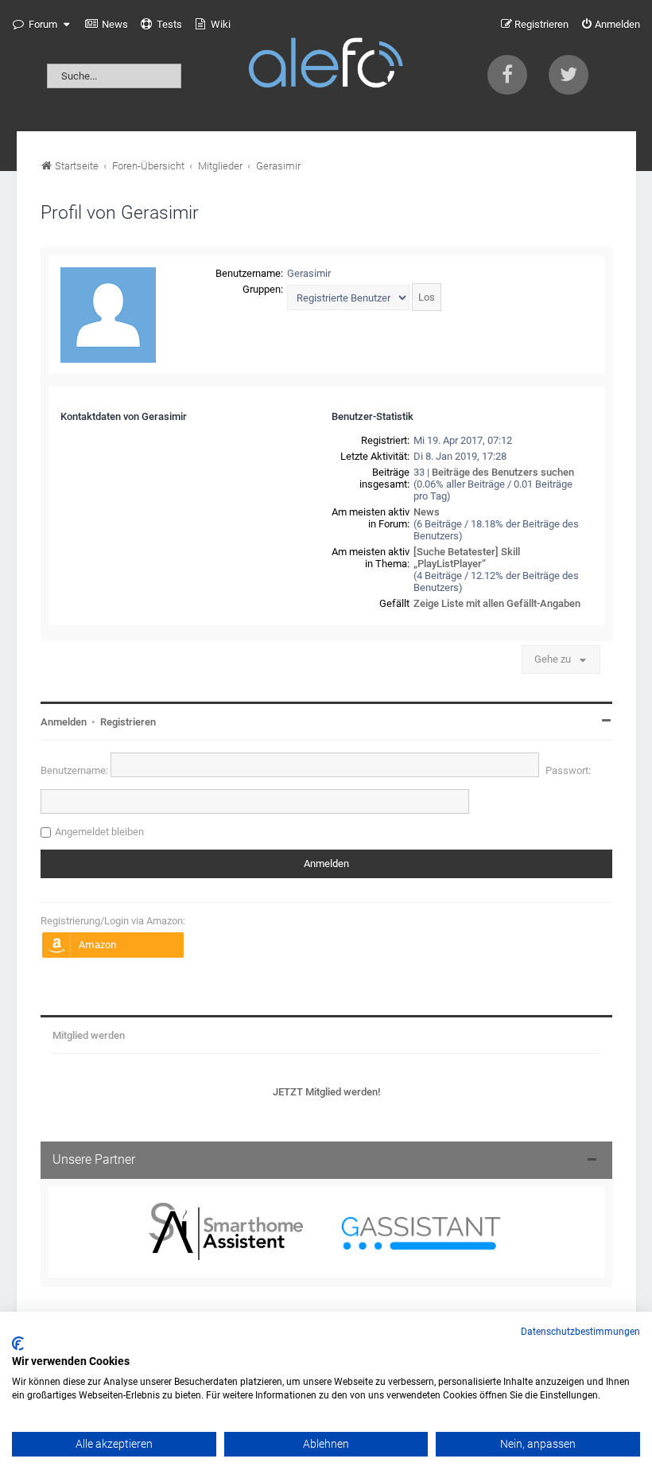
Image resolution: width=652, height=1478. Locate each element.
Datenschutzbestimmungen (580, 1331)
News (426, 512)
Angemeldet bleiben (99, 832)
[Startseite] (326, 65)
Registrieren (128, 722)
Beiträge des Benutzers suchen (503, 472)
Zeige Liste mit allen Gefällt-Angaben (496, 603)
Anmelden (64, 722)
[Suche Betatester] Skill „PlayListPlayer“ (466, 558)
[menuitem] (106, 25)
